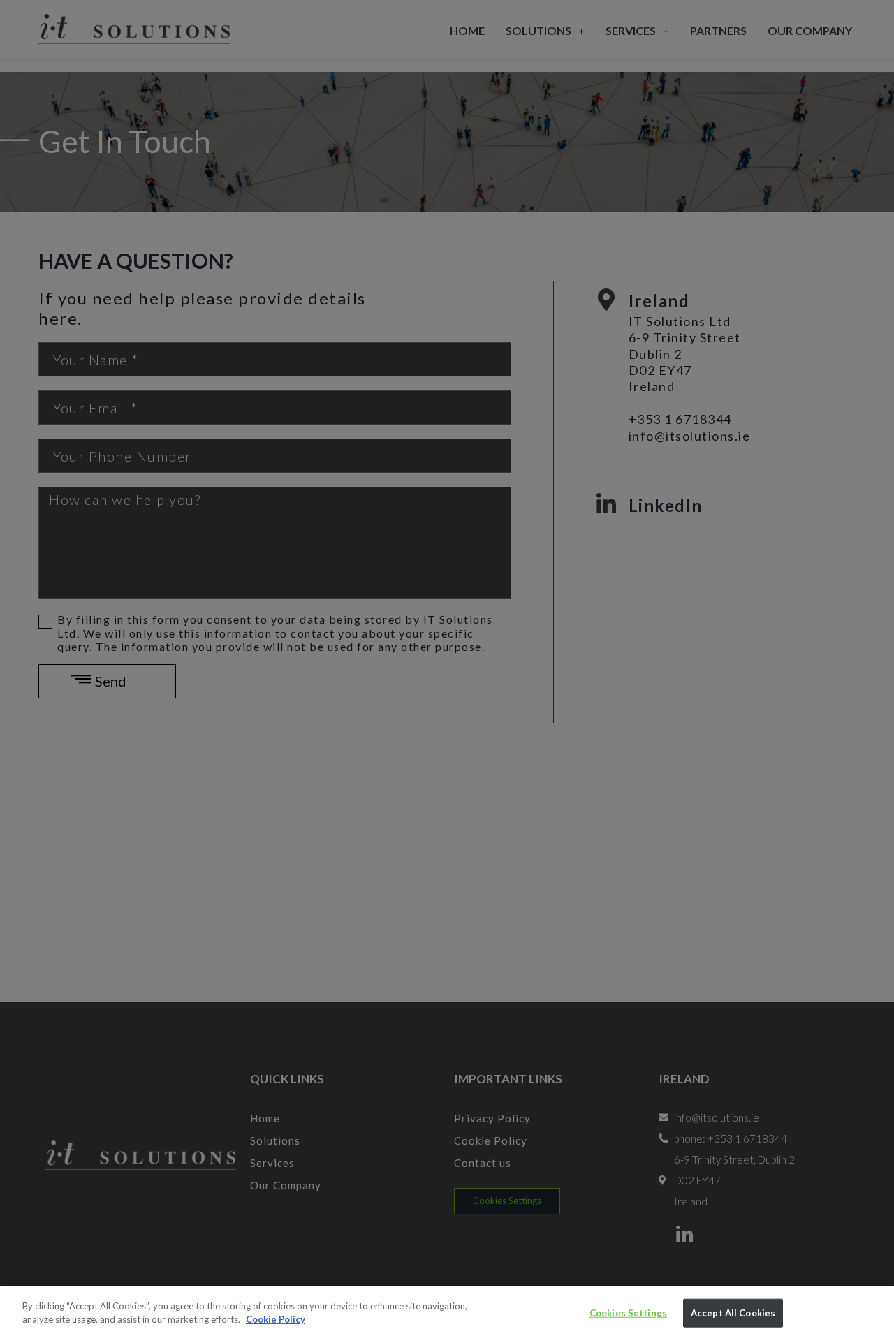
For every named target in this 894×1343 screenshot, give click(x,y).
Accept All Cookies (733, 1313)
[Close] (873, 1314)
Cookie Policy (275, 1319)
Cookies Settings (628, 1313)
